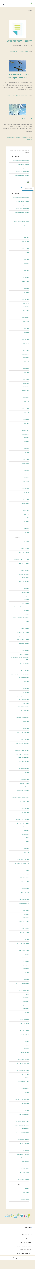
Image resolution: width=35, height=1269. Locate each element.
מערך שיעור (25, 965)
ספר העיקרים (25, 1005)
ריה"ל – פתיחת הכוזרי (23, 1081)
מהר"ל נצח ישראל (24, 946)
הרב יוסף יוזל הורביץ (23, 699)
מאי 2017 (26, 521)
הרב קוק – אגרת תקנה (23, 736)
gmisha (26, 541)
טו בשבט (26, 845)
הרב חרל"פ (25, 685)
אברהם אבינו (25, 545)
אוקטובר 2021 (25, 390)
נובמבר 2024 (25, 277)
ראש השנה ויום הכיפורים (22, 1070)
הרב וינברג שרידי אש (23, 677)
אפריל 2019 (25, 445)
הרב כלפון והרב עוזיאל (23, 706)
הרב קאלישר (25, 728)
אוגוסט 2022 (25, 357)
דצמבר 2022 (25, 346)
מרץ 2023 (26, 336)
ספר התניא (25, 1008)
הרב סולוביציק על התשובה (22, 717)
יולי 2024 (26, 288)
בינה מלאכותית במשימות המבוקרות (20, 175)
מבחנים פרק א (25, 925)
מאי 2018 (26, 477)
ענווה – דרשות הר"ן (24, 1027)
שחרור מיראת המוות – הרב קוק (21, 1125)
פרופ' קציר (25, 1048)
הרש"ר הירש (25, 786)
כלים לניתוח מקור (24, 877)
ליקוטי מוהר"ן (25, 888)
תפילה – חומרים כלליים (23, 1179)
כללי (11, 51)
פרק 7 (26, 1056)
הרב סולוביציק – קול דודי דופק (21, 714)
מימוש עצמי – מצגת (18, 221)
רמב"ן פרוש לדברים (24, 1107)
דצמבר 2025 (25, 248)
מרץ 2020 (26, 423)
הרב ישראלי (25, 703)
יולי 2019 (26, 437)
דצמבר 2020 (25, 408)
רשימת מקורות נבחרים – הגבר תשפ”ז (20, 168)
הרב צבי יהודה (25, 725)
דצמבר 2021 (25, 383)
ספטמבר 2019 (25, 434)
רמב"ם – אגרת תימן (24, 1096)
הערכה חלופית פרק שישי (22, 639)
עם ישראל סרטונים (24, 1023)
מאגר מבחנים (25, 910)
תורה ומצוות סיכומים (23, 1172)
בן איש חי (26, 588)
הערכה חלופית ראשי (23, 643)
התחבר (26, 1188)
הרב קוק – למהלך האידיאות (22, 754)
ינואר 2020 (25, 426)
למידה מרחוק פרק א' (23, 903)
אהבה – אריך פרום (24, 548)
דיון (27, 596)
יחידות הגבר (25, 856)
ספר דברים (25, 997)
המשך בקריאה (29, 53)
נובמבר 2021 (25, 386)
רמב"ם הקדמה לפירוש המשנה (21, 1099)
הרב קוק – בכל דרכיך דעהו (22, 743)
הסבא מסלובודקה (24, 625)
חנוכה (26, 841)
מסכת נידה (25, 961)
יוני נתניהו (26, 852)
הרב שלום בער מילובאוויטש (22, 776)
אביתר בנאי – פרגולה (18, 225)
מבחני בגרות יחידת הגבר (23, 921)
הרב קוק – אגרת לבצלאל (22, 732)
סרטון (26, 1012)
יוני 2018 (26, 474)
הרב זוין (26, 681)
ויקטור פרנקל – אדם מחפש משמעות (20, 797)
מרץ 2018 (26, 485)
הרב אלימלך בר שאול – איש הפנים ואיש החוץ (19, 658)
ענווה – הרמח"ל (24, 1037)
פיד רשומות (25, 1192)
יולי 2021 (26, 401)
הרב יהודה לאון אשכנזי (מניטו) (21, 696)
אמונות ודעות (25, 577)
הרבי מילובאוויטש (24, 783)
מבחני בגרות (25, 917)
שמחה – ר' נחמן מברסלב (22, 1154)
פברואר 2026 (25, 241)
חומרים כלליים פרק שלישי (22, 823)
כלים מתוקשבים (24, 881)
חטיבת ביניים (25, 834)
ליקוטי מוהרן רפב (24, 892)
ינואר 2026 (25, 245)
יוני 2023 (26, 328)
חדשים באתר (25, 805)
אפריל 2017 (25, 525)
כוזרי (27, 870)
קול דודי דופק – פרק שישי (22, 1067)
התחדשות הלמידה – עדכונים (22, 794)
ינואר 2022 (25, 379)
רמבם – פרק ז (25, 1110)
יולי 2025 (26, 255)
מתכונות (26, 979)
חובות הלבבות (25, 808)
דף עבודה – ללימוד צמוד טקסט (19, 41)
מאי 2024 (26, 292)
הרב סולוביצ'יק (24, 710)
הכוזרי (26, 614)
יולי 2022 (26, 361)
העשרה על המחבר (24, 654)
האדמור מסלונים (24, 603)
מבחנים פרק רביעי (24, 932)
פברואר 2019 (25, 452)
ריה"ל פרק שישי (24, 1088)
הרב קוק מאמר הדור (23, 761)
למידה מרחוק (25, 896)
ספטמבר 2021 (25, 394)
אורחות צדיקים (24, 570)
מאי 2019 (26, 441)
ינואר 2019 (26, 456)
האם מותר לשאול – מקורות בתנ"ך (21, 606)
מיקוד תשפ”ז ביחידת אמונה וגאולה (20, 160)
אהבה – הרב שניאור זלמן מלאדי (21, 559)
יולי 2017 (26, 514)
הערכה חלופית (24, 628)
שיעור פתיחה (25, 1128)
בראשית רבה (25, 592)
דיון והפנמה (25, 95)
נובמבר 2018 (25, 459)
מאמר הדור (25, 914)
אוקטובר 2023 (25, 314)
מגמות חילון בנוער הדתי (23, 936)
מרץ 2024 (26, 296)
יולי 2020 (26, 412)
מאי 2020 (26, 416)
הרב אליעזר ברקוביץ (23, 663)
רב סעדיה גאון (25, 1074)
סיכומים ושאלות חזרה (23, 990)
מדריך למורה (27, 118)
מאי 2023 (26, 332)
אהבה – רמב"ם (24, 567)
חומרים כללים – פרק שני (22, 826)
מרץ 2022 (26, 372)
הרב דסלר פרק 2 (24, 670)
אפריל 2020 (25, 419)
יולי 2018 (26, 470)
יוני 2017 (26, 517)
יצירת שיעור (25, 866)
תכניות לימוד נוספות (23, 1176)
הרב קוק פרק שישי (24, 765)
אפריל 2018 (25, 481)
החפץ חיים (25, 610)
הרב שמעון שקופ (24, 779)
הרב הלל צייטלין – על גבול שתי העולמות (19, 674)
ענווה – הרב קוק (24, 1034)
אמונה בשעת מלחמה (23, 574)
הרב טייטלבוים (25, 692)
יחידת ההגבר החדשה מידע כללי (21, 863)
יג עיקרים (26, 848)
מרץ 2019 (26, 448)
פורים (26, 1041)
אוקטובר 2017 (25, 503)
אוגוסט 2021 (25, 397)
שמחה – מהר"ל (24, 1147)
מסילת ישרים (25, 957)
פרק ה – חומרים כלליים (23, 1059)
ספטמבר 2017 (25, 507)
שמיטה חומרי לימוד (24, 1157)
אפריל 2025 (25, 266)
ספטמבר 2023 (25, 317)
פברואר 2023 (25, 339)
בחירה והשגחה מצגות (23, 581)
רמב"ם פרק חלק (24, 1103)
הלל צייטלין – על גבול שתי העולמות (20, 617)
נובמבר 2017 (25, 499)
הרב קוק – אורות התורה (23, 739)
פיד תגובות (25, 1196)
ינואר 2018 (26, 492)
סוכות (26, 987)
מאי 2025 (26, 263)
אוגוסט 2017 (25, 510)
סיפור (26, 994)
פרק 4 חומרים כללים (23, 1052)
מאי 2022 (26, 365)
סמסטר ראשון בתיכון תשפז (22, 164)
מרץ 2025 (26, 270)
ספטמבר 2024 (25, 281)
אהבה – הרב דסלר (24, 556)
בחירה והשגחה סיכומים (23, 585)
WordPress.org (24, 1199)
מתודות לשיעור (24, 976)
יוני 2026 (26, 237)
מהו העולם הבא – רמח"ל (22, 943)
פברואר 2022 (25, 376)
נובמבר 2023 (25, 310)
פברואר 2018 (25, 488)
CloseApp (15, 1258)
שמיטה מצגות (25, 1161)
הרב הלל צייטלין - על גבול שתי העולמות (20, 51)
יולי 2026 (26, 234)
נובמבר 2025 (25, 252)
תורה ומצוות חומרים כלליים (22, 1165)
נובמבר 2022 (25, 350)
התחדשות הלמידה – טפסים (22, 790)
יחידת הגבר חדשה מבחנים (22, 859)
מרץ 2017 (26, 528)
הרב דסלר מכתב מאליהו (23, 666)
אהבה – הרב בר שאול (23, 552)
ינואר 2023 (25, 343)
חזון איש (26, 830)
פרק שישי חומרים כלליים (22, 1063)
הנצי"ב (26, 621)
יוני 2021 (26, 405)
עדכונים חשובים (24, 1016)
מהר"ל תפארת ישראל (23, 950)
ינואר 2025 (25, 274)
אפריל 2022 (25, 368)
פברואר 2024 (25, 299)
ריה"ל (26, 1077)
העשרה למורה (25, 647)
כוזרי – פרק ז (25, 874)
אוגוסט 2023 (25, 321)
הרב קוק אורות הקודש (23, 757)
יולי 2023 (26, 325)
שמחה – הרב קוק (24, 1143)
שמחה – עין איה (24, 1150)
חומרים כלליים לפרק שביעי (22, 819)
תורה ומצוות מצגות (24, 1168)
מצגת (26, 972)
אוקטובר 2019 (25, 430)
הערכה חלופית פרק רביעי (22, 636)
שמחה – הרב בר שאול (23, 1139)
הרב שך (26, 772)
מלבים (26, 954)
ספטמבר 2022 (25, 354)
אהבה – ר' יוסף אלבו (23, 563)
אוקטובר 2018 (25, 463)
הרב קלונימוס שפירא (23, 768)
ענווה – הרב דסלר (24, 1030)
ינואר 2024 (25, 303)
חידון (27, 837)
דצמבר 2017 (25, 496)
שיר (27, 1136)
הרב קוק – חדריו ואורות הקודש (21, 750)
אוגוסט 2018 (25, 466)
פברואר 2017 (25, 532)
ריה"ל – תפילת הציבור (23, 1085)
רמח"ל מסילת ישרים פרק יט (22, 1121)
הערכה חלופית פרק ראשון (22, 632)
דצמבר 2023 (25, 306)
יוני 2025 (26, 259)
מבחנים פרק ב (25, 928)
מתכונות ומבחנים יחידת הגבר (22, 983)
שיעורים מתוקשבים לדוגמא (22, 1132)
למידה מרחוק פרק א (23, 899)
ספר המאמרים (25, 1001)
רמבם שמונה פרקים (23, 1114)
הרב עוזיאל (25, 721)
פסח (27, 1045)
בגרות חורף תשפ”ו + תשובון (22, 171)
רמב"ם (26, 1092)
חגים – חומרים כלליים (23, 801)
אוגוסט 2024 (25, 285)
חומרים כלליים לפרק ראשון (22, 816)
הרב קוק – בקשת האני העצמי (21, 746)
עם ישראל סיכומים (24, 1019)
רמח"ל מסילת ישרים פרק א (22, 1117)
